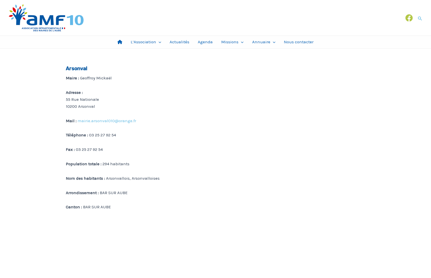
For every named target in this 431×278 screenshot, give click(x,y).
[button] (420, 18)
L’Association (143, 41)
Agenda (205, 41)
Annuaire (261, 41)
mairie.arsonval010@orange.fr (107, 120)
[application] (158, 42)
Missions (229, 41)
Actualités (179, 41)
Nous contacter (299, 41)
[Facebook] (409, 18)
